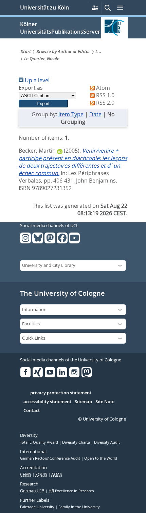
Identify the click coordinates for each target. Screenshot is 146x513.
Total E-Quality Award (39, 442)
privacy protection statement (60, 393)
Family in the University (79, 507)
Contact (31, 410)
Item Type (71, 114)
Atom (102, 87)
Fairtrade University (37, 507)
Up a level (36, 80)
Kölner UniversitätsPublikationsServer (60, 27)
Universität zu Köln (44, 7)
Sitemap (83, 402)
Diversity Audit (107, 442)
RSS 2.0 (104, 102)
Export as (31, 87)
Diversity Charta (76, 442)
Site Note (104, 402)
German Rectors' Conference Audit (50, 458)
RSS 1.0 (104, 95)
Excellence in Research (71, 491)
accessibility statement (47, 402)
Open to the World (100, 458)
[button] (43, 103)
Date (95, 114)
